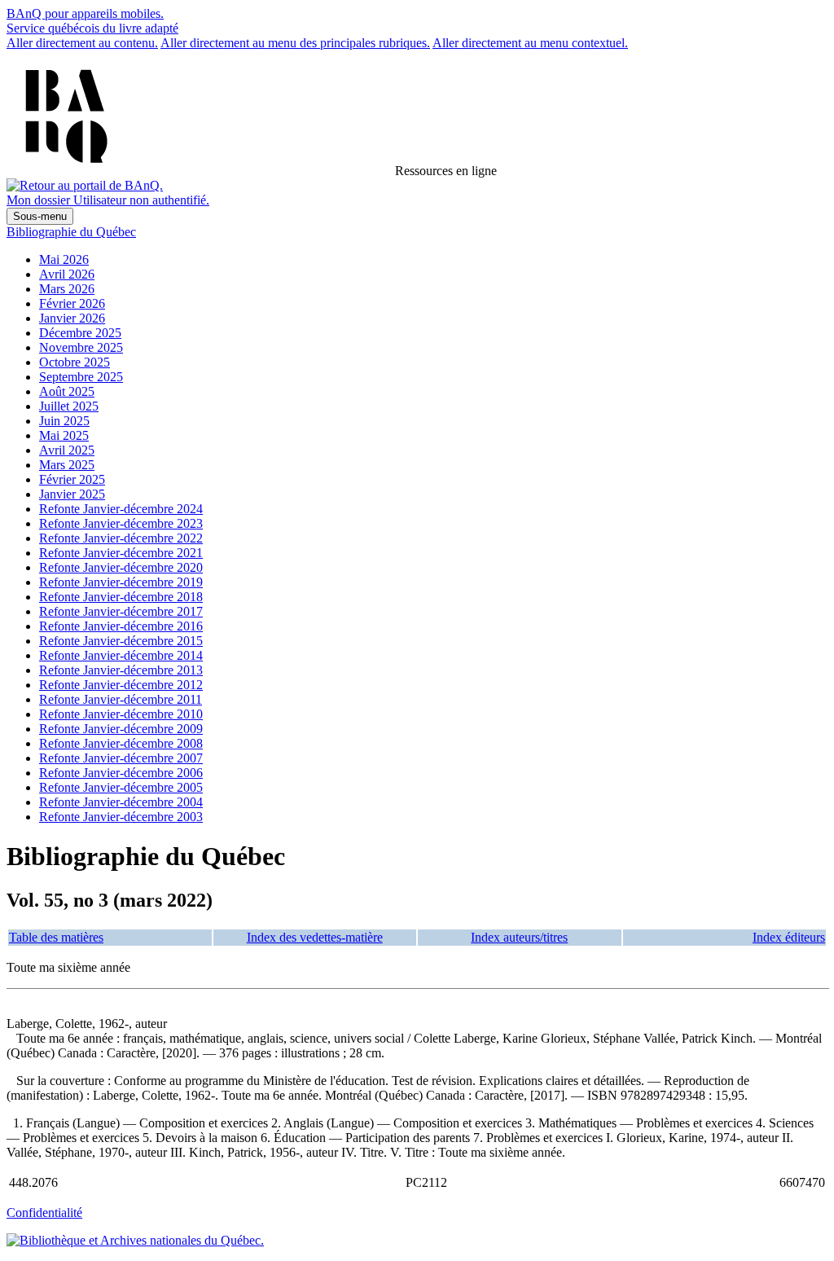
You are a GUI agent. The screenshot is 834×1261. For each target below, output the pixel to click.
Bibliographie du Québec (71, 232)
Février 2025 (72, 479)
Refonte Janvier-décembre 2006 (121, 773)
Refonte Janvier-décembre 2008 (121, 743)
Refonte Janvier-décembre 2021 (121, 553)
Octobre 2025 (74, 362)
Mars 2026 (66, 289)
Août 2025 (66, 391)
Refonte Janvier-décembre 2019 (121, 582)
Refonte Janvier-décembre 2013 (121, 670)
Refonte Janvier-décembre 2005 (121, 787)
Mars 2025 (66, 465)
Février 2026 (72, 303)
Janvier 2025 (72, 494)
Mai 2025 (64, 435)
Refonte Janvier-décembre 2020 (121, 567)
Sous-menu (40, 216)
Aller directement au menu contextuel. (530, 43)
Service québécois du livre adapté (92, 28)
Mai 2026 (64, 259)
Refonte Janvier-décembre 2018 (121, 597)
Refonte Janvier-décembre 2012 (121, 685)
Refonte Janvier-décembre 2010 (121, 714)
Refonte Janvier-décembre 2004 (121, 802)
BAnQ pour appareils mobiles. (85, 13)
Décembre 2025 (80, 333)
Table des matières (56, 937)
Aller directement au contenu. (82, 43)
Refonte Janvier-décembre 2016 (121, 626)
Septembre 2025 (81, 377)
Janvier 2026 (72, 318)
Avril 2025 (66, 450)
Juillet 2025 (69, 406)
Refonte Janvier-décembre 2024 (121, 509)
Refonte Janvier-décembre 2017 (121, 611)
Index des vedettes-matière (315, 937)
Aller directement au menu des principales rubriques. (295, 43)
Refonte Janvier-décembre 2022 (121, 538)
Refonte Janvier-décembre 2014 (121, 655)
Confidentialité (44, 1212)
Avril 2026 (66, 274)
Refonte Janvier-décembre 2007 (121, 758)
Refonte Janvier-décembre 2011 (120, 699)
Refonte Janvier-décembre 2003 (121, 817)
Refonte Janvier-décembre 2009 (121, 729)
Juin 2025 (64, 421)
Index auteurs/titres (519, 937)
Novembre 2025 (81, 347)
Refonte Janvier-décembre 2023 (121, 523)
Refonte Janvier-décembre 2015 (121, 641)
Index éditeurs (789, 937)
